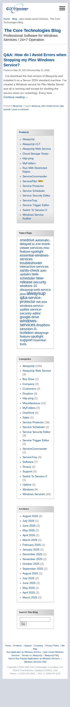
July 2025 (28, 578)
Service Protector (33, 185)
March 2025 (30, 597)
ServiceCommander (35, 176)
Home (7, 19)
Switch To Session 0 (35, 210)
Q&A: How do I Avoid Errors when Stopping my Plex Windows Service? (35, 60)
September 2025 (33, 568)
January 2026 (31, 549)
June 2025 (29, 583)
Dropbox (28, 393)
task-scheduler (29, 276)
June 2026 (29, 525)
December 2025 (32, 554)
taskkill (7, 109)
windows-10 (28, 286)
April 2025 (29, 592)
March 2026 (30, 539)
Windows (28, 489)
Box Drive (28, 379)
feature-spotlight (31, 251)
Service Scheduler (34, 190)
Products (17, 645)
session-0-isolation (28, 331)
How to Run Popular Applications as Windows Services (34, 658)
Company (28, 383)
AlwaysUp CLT (31, 144)
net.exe (41, 302)
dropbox (43, 325)
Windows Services (34, 494)
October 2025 (31, 563)
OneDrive (28, 412)
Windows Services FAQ (35, 662)
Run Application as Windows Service (24, 652)
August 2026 (30, 516)
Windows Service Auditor (33, 216)
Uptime (27, 484)
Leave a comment (20, 109)
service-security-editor (31, 311)
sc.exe (36, 244)
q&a (62, 106)
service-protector (31, 299)
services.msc (40, 248)
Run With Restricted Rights (35, 169)
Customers (29, 388)
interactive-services (34, 266)
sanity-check (29, 270)
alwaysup (36, 106)
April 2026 (29, 535)
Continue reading (16, 97)
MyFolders (29, 163)
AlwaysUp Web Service (37, 148)
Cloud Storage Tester (36, 153)
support (26, 340)
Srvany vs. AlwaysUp (32, 655)
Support (27, 471)
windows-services (29, 322)
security (39, 282)
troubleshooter (31, 263)
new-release (32, 280)
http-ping (28, 158)
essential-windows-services (34, 257)
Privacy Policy (52, 645)
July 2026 (28, 520)
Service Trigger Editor (36, 205)
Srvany (27, 466)
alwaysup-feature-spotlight (34, 334)
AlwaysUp (17, 106)
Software (28, 461)
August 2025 (30, 573)
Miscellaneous (31, 403)
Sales (26, 417)
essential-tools (33, 342)
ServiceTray (30, 200)
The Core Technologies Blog (32, 30)
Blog (14, 19)
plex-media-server (50, 106)
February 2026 (32, 544)
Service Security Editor (36, 195)
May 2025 (29, 587)
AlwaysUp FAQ (52, 655)
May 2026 (29, 530)
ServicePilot (30, 181)
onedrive (27, 240)
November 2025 (32, 559)
